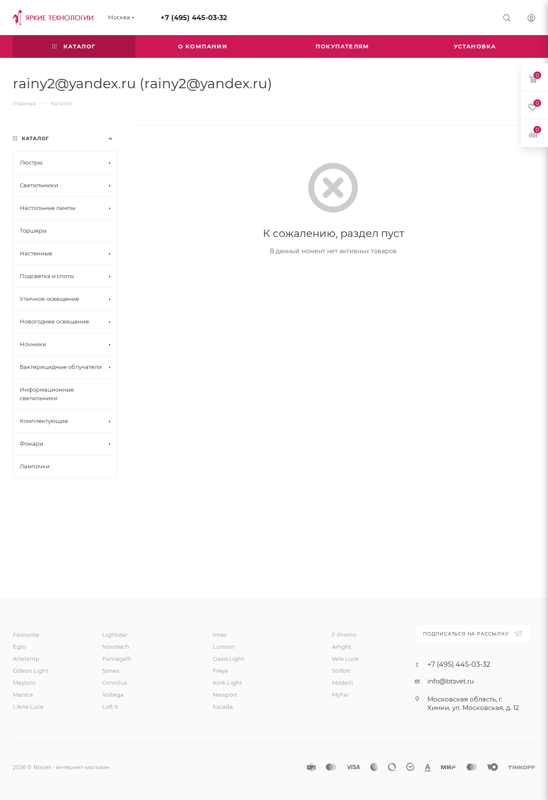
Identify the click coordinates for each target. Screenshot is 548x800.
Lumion (224, 646)
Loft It (110, 706)
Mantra (23, 694)
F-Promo (344, 634)
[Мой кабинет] (531, 19)
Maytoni (24, 682)
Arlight (341, 646)
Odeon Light (30, 670)
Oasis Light (228, 658)
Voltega (113, 694)
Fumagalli (116, 658)
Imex (220, 634)
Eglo (19, 646)
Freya (220, 670)
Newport (225, 694)
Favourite (26, 634)
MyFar (340, 694)
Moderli (342, 682)
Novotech (115, 646)
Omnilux (114, 682)
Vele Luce (345, 658)
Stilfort (341, 670)
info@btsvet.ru (450, 681)
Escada (223, 706)
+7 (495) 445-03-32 (194, 18)
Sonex (110, 670)
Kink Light (227, 682)
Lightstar (115, 634)
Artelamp (26, 658)
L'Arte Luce (28, 706)
